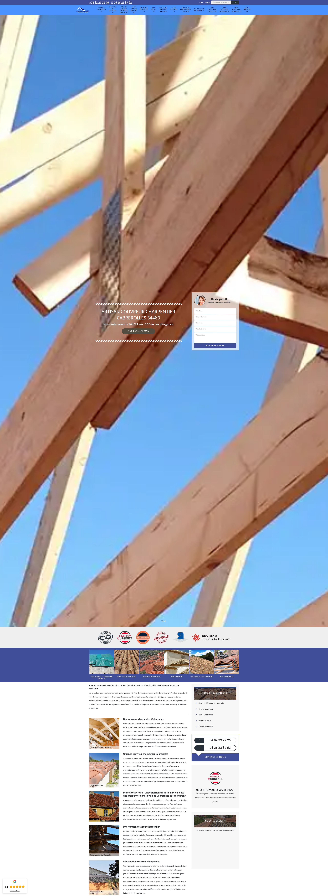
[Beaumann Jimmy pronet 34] (82, 10)
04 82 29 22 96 (100, 2)
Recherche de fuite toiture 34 (163, 10)
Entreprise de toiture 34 (144, 10)
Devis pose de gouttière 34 (112, 10)
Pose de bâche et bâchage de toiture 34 (124, 10)
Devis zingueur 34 (247, 10)
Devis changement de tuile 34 (212, 10)
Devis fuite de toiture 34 (134, 10)
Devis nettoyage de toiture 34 (224, 10)
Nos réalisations (138, 331)
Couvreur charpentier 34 (101, 10)
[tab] (164, 358)
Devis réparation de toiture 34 (236, 10)
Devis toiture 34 (153, 10)
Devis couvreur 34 (173, 10)
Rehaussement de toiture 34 (199, 10)
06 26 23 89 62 (122, 2)
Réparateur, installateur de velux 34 (185, 10)
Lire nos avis (15, 891)
